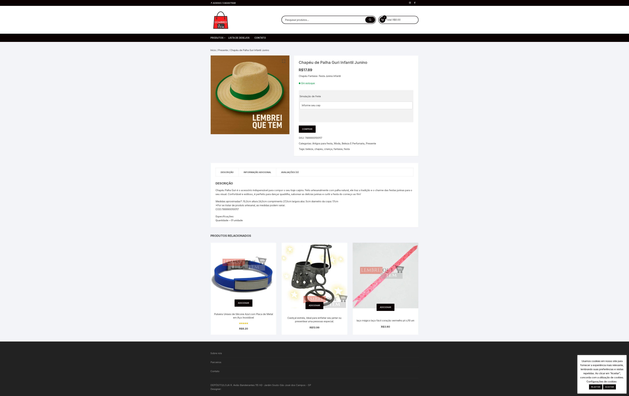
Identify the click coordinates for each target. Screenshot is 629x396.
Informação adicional (257, 172)
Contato (214, 371)
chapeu (318, 149)
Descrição (227, 172)
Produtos (216, 37)
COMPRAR (307, 129)
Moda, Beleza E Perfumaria (349, 143)
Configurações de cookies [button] (602, 381)
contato (260, 37)
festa (347, 149)
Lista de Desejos (238, 37)
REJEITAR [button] (595, 387)
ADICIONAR (243, 303)
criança (328, 149)
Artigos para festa (322, 143)
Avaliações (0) (290, 172)
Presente (223, 50)
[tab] (227, 172)
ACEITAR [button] (609, 387)
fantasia (338, 149)
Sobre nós (216, 353)
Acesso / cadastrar (224, 3)
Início (213, 50)
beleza (309, 149)
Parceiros (215, 362)
